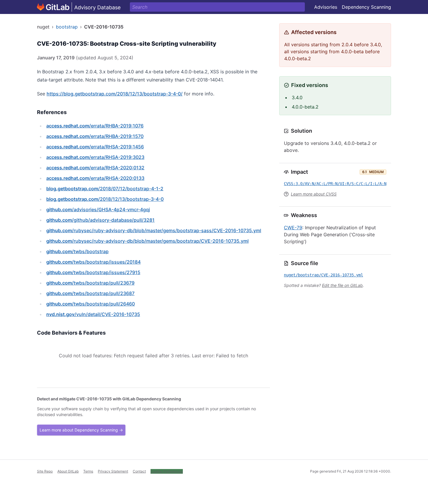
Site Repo (45, 471)
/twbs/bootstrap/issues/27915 (93, 272)
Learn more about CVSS (314, 193)
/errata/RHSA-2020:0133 (95, 178)
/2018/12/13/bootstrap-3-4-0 (105, 199)
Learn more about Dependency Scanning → (81, 429)
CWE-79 (293, 227)
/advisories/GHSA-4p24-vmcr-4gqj (98, 209)
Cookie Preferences (167, 471)
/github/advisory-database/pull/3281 (100, 220)
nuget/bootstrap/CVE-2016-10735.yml (323, 275)
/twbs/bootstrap (77, 251)
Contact (139, 471)
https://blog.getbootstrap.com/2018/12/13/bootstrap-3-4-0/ (115, 94)
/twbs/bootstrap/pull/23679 (90, 283)
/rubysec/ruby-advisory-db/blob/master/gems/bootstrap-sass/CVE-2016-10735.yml (153, 230)
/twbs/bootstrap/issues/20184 (93, 262)
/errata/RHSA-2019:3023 (95, 157)
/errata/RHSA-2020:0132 (95, 168)
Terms (88, 471)
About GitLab (68, 471)
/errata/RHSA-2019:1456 (95, 147)
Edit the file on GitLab (342, 285)
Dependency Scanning (366, 7)
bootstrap (67, 27)
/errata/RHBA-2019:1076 (95, 126)
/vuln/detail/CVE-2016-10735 (93, 314)
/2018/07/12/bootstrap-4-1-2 (104, 188)
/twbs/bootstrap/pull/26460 (90, 304)
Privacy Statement (113, 471)
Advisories (325, 7)
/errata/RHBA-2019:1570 (95, 136)
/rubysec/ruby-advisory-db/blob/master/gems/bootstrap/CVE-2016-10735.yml (147, 241)
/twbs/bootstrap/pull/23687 (90, 293)
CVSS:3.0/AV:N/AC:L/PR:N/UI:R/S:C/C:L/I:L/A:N (335, 183)
